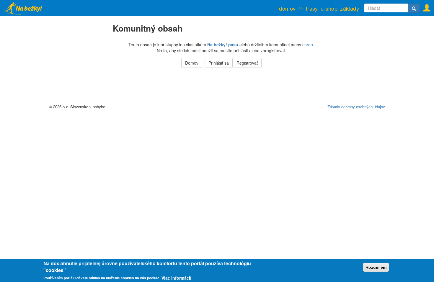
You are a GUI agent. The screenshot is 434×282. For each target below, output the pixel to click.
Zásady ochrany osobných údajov (356, 106)
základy (349, 8)
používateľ (424, 6)
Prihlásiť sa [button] (218, 63)
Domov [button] (191, 63)
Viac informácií (176, 278)
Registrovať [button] (247, 63)
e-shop (329, 8)
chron (307, 44)
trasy (312, 8)
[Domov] (26, 8)
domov (287, 8)
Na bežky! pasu (222, 44)
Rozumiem (376, 267)
